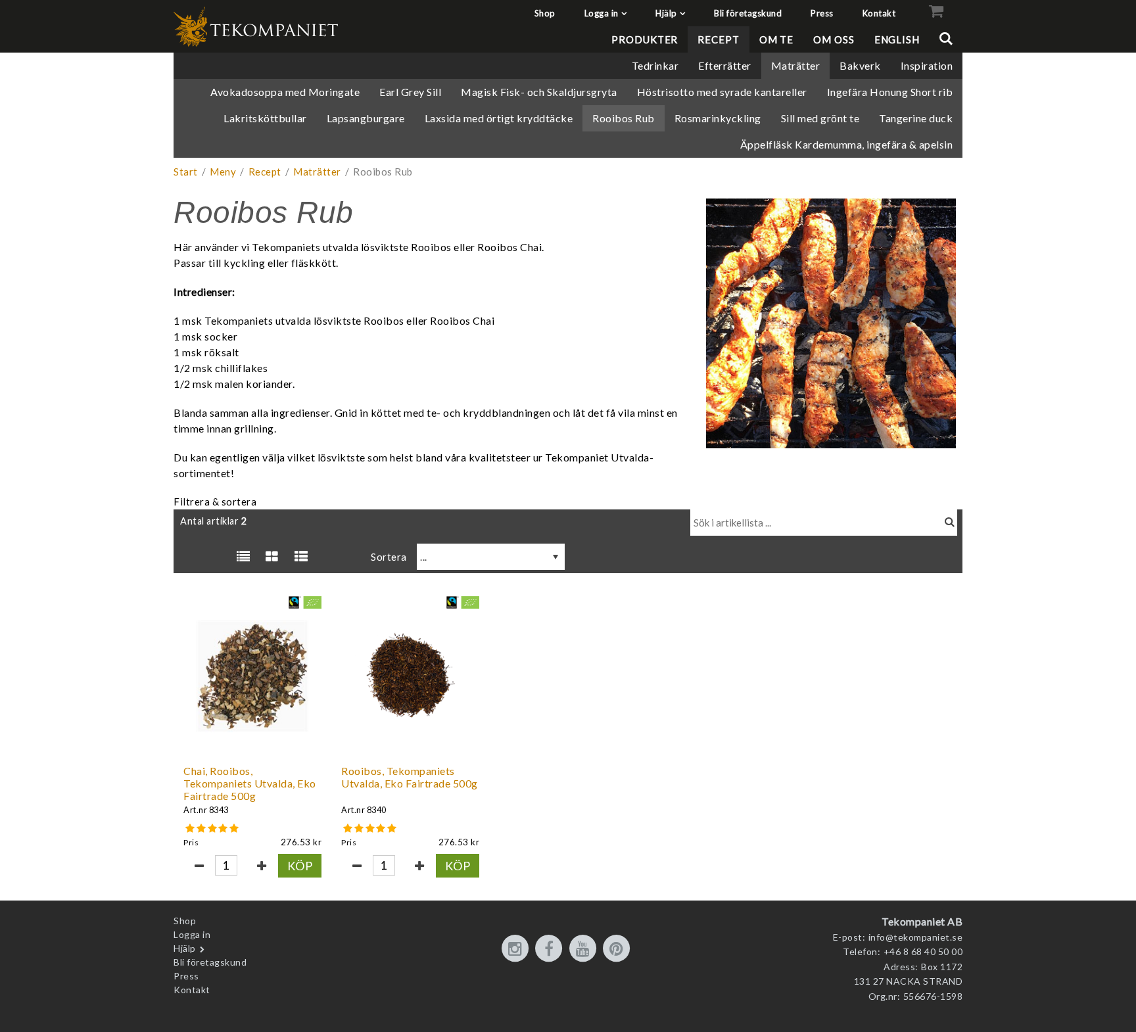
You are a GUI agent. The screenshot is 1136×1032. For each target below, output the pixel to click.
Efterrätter (724, 65)
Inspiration (927, 65)
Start (186, 171)
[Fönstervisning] (272, 556)
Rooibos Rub (623, 118)
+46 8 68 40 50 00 (923, 951)
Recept (718, 39)
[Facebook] (551, 949)
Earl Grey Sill (410, 91)
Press (822, 13)
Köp (300, 865)
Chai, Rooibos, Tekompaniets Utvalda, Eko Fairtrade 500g (249, 783)
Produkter (644, 39)
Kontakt (879, 13)
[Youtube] (585, 949)
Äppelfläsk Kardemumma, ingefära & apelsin (846, 144)
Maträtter (795, 65)
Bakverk (860, 65)
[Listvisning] (243, 556)
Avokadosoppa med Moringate (285, 91)
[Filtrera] (950, 522)
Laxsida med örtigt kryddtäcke (499, 118)
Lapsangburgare (366, 118)
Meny (223, 171)
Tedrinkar (655, 65)
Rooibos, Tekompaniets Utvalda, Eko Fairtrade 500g (409, 776)
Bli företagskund (748, 13)
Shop (545, 13)
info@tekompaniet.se (915, 937)
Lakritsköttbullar (265, 118)
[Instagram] (517, 949)
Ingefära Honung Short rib (890, 91)
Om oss (833, 39)
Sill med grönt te (820, 118)
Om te (776, 39)
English (897, 39)
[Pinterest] (618, 949)
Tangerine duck (916, 118)
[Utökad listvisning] (301, 556)
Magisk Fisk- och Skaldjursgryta (539, 91)
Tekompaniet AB (922, 921)
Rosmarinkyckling (717, 118)
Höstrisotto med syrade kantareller (722, 91)
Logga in (601, 13)
